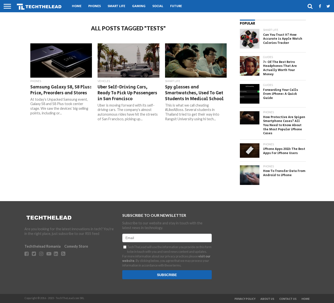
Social (157, 6)
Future (176, 6)
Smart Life (116, 6)
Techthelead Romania (42, 246)
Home (76, 6)
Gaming (138, 6)
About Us (267, 299)
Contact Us (288, 299)
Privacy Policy (245, 299)
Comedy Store (76, 246)
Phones (94, 6)
